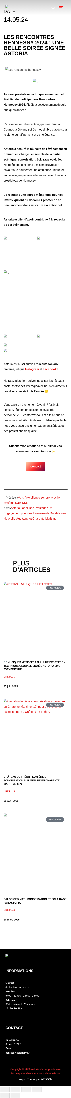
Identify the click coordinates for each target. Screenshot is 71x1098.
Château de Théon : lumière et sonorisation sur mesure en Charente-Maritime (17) (32, 780)
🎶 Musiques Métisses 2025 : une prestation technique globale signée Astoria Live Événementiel (34, 666)
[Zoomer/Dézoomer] (5, 1089)
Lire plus (9, 677)
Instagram (32, 369)
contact (35, 466)
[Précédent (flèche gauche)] (5, 1095)
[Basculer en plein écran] (15, 1089)
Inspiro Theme (27, 1079)
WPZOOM (46, 1079)
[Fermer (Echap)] (37, 1089)
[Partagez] (26, 1089)
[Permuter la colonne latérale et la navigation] (62, 8)
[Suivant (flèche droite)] (15, 1095)
